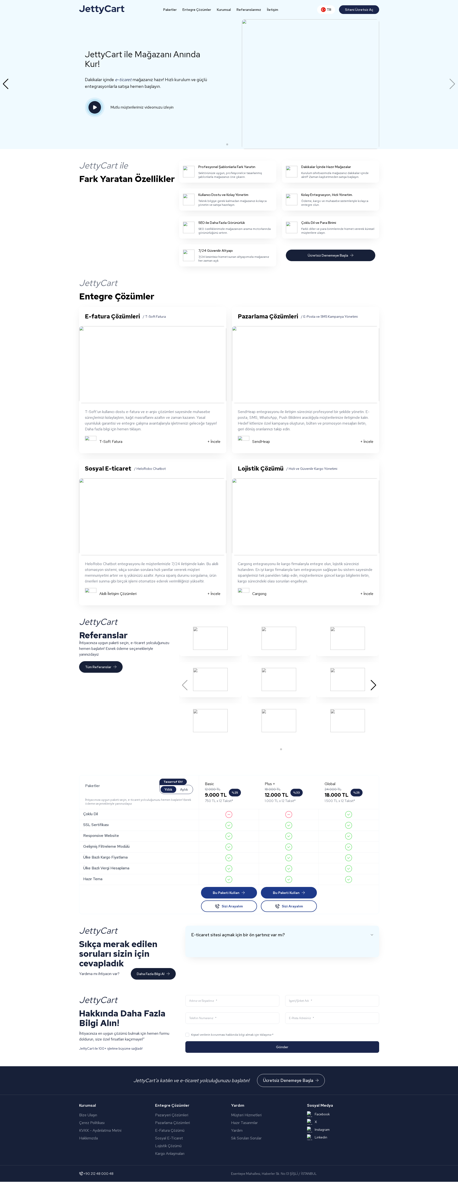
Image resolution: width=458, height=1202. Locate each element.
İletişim (272, 9)
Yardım (237, 1130)
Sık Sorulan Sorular (246, 1138)
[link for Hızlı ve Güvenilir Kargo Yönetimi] (305, 516)
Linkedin (321, 1137)
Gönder (282, 1047)
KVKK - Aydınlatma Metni (100, 1130)
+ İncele (213, 441)
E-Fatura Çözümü (184, 1130)
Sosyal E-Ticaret (180, 1138)
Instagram (322, 1129)
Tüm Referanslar (98, 667)
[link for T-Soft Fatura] (152, 364)
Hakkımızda (88, 1138)
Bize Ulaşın (88, 1115)
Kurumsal (224, 9)
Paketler (170, 9)
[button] (227, 144)
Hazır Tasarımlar (244, 1122)
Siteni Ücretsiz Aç (359, 9)
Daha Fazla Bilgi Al (150, 974)
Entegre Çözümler (196, 9)
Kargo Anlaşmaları (183, 1153)
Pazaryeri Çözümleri (185, 1115)
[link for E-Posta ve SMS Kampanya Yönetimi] (305, 364)
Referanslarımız (249, 9)
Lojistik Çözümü (178, 1145)
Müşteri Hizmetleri (246, 1115)
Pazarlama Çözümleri (184, 1122)
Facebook (322, 1114)
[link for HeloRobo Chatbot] (152, 516)
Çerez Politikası (92, 1122)
